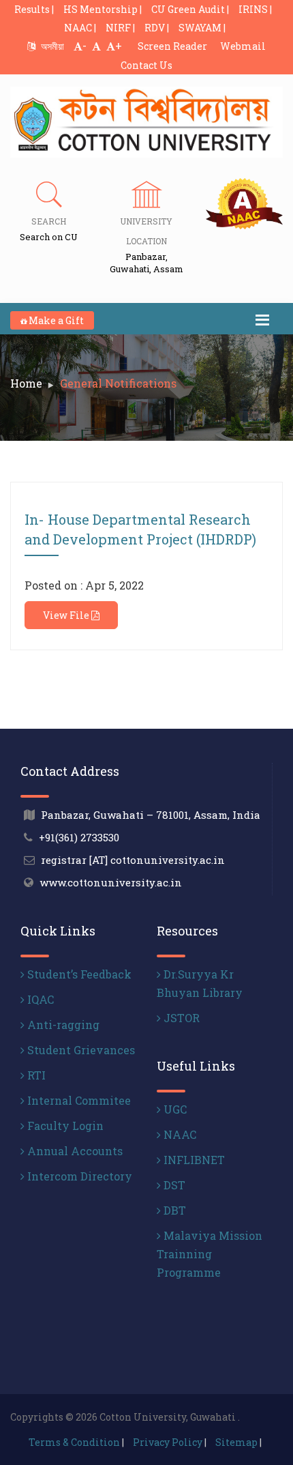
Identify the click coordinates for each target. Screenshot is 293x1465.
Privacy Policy (167, 1442)
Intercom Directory (78, 1176)
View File (67, 615)
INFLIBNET (193, 1159)
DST (173, 1185)
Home (26, 383)
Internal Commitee (78, 1100)
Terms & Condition (74, 1442)
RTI (35, 1075)
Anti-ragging (62, 1024)
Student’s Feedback (78, 974)
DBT (173, 1210)
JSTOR (180, 1018)
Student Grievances (80, 1050)
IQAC (39, 999)
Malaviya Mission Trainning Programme (209, 1253)
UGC (174, 1109)
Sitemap (236, 1442)
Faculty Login (64, 1125)
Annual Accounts (74, 1151)
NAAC (178, 1134)
